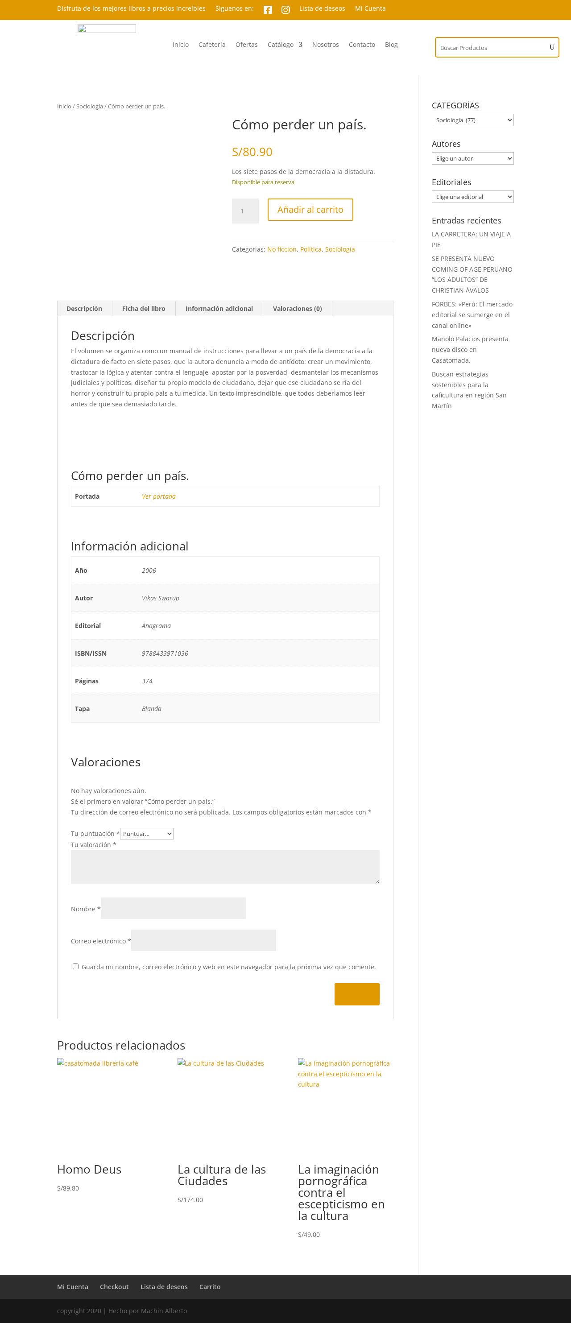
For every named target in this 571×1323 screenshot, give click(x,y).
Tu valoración (93, 844)
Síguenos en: (234, 8)
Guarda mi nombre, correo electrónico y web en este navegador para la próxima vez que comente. (229, 967)
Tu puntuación (95, 833)
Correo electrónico (101, 941)
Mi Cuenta (370, 8)
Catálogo (281, 45)
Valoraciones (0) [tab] (297, 308)
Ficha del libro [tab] (144, 308)
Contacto (362, 45)
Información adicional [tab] (219, 308)
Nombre (86, 909)
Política (311, 249)
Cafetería (212, 45)
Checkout (114, 1286)
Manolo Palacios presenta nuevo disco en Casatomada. (470, 349)
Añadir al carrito (310, 209)
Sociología (89, 106)
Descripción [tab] (84, 308)
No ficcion (282, 249)
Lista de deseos (322, 8)
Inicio (181, 45)
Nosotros (325, 45)
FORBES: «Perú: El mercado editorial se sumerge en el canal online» (472, 315)
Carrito (210, 1286)
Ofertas (247, 45)
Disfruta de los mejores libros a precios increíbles (131, 8)
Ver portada (159, 496)
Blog (391, 45)
